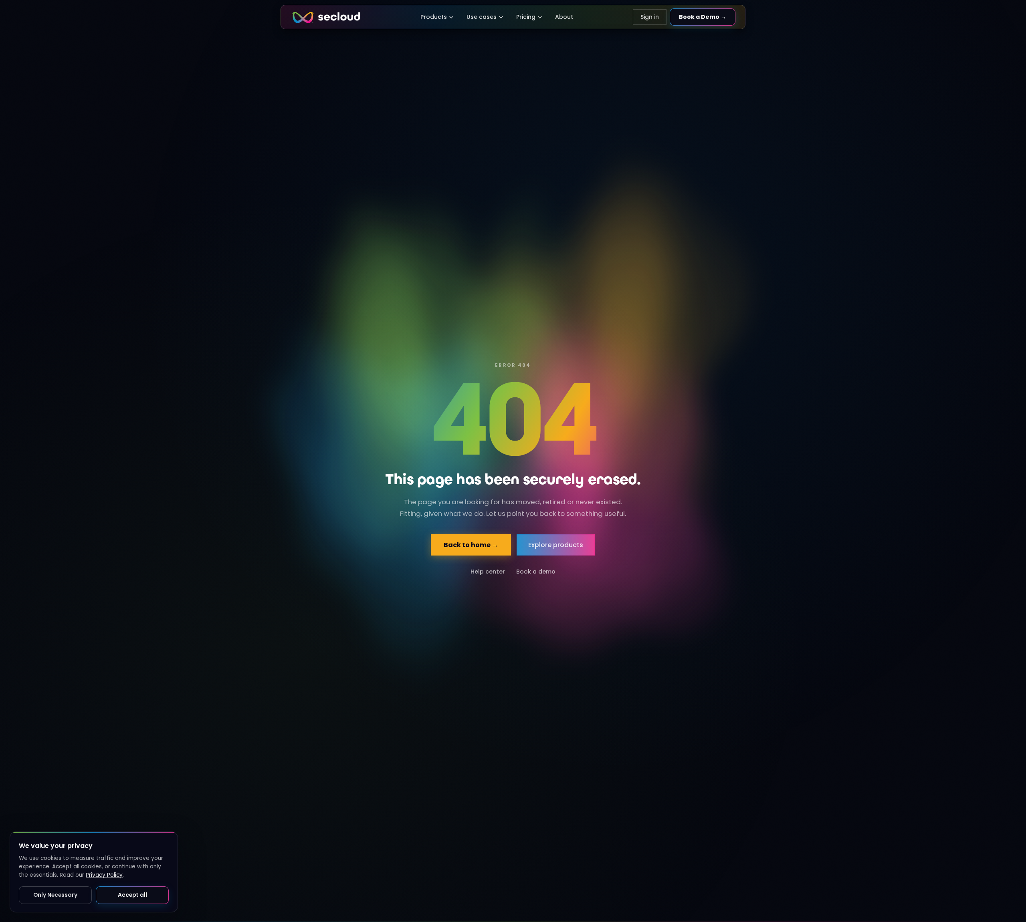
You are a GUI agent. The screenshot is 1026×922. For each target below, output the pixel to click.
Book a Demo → (702, 17)
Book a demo (535, 572)
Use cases (482, 17)
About (564, 17)
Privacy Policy (104, 875)
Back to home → (471, 545)
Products (433, 17)
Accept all (132, 895)
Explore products (556, 545)
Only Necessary (55, 895)
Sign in (649, 17)
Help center (488, 572)
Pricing (525, 17)
